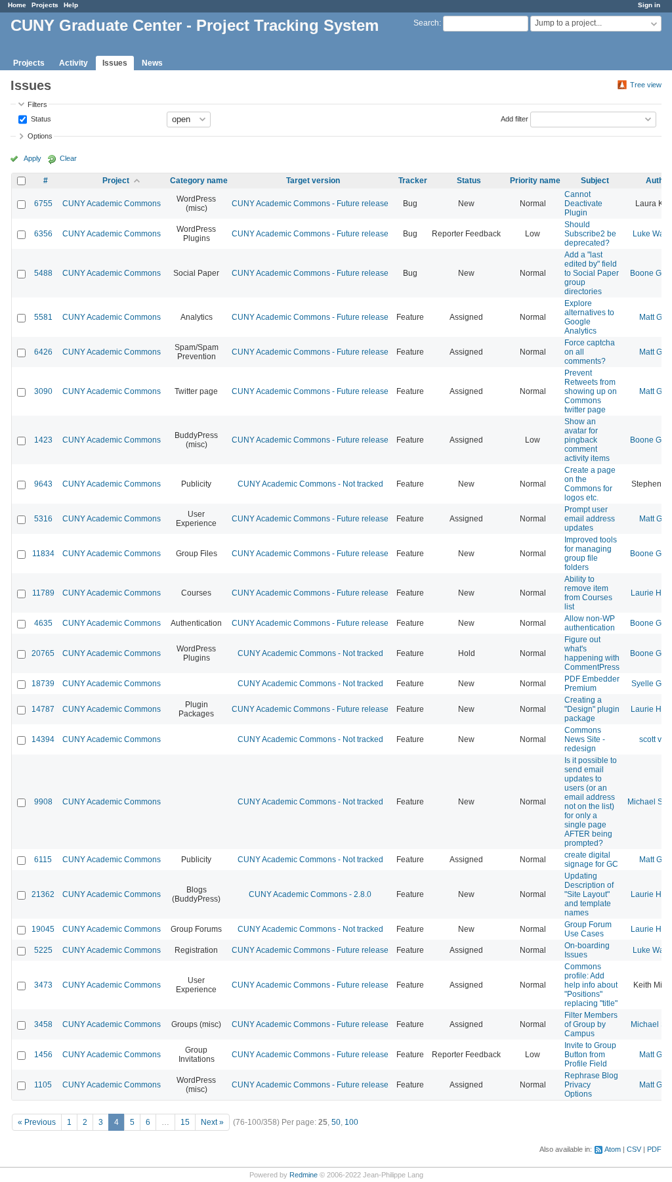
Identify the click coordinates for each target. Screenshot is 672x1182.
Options (40, 136)
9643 (43, 484)
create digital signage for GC (591, 859)
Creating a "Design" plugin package (592, 709)
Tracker (412, 180)
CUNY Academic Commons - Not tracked (310, 484)
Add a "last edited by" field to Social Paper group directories (591, 273)
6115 (43, 859)
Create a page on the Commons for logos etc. (590, 484)
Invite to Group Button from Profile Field (590, 1054)
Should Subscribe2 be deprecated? (590, 234)
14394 (43, 739)
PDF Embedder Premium (592, 683)
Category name (199, 180)
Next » (212, 1122)
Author (658, 180)
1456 (43, 1054)
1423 (43, 440)
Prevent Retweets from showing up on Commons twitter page (590, 391)
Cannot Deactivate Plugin (583, 203)
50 (336, 1122)
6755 (43, 203)
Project (115, 180)
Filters (37, 104)
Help (71, 5)
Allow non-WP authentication (589, 623)
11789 (43, 593)
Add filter (514, 118)
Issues (114, 63)
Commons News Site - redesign (584, 739)
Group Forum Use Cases (588, 929)
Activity (73, 63)
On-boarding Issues (587, 950)
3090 (43, 391)
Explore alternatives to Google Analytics (589, 317)
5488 (43, 273)
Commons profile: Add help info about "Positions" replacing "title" (591, 985)
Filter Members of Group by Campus (591, 1024)
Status (40, 118)
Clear (68, 158)
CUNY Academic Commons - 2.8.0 (310, 894)
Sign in (649, 5)
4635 (43, 623)
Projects (45, 5)
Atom (612, 1149)
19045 (43, 929)
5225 (43, 950)
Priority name (535, 180)
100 (351, 1122)
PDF (654, 1149)
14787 (43, 709)
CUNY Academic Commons (111, 203)
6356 (43, 233)
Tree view (646, 85)
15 (185, 1122)
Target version (313, 180)
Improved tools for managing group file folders (590, 553)
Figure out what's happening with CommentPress (592, 653)
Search (426, 23)
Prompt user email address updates (589, 519)
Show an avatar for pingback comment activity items (587, 440)
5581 (43, 317)
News (152, 63)
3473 (43, 985)
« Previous (37, 1122)
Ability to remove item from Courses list (588, 593)
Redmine (303, 1175)
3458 (43, 1024)
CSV (634, 1149)
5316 (43, 518)
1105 (43, 1084)
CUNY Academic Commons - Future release (310, 203)
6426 (43, 352)
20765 (43, 653)
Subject (595, 180)
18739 (43, 683)
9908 (43, 801)
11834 (43, 553)
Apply (32, 158)
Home (17, 5)
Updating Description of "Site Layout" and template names (589, 894)
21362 (43, 894)
